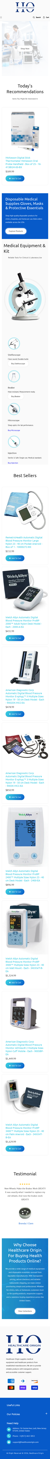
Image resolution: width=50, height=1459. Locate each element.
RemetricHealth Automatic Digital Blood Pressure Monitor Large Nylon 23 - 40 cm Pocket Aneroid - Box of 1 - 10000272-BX (24, 542)
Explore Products (16, 231)
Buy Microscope (14, 430)
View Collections (25, 1311)
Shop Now (25, 48)
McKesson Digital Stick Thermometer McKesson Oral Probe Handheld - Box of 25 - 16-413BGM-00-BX (23, 162)
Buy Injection (13, 463)
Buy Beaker (15, 396)
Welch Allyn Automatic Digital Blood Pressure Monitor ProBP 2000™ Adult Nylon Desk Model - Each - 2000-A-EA (24, 622)
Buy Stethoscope (18, 363)
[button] (2, 17)
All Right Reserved (13, 1453)
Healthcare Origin (36, 1453)
